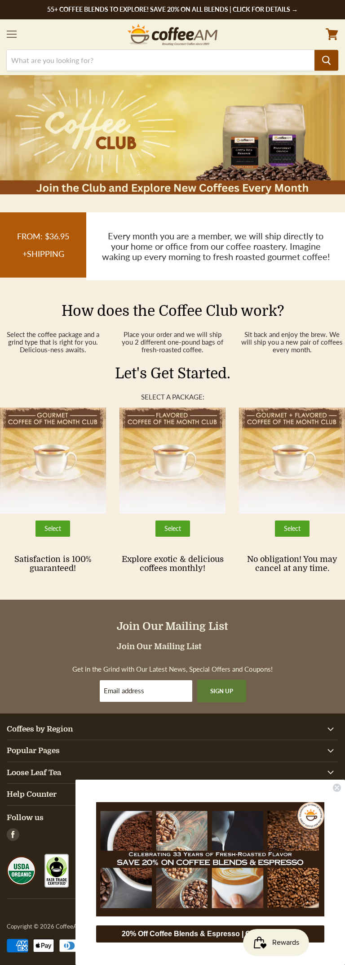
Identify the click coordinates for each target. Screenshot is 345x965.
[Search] (326, 60)
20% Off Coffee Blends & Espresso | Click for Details (210, 934)
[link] (210, 859)
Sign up (221, 691)
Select (57, 530)
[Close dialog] (336, 787)
